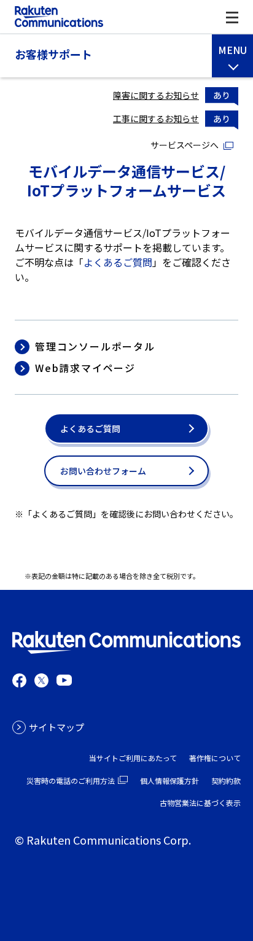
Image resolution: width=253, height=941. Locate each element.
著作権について (215, 758)
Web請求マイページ (85, 368)
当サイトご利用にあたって (133, 758)
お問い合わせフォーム (103, 471)
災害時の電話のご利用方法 (70, 780)
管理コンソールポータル (95, 346)
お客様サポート (53, 54)
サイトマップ (56, 727)
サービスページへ (184, 145)
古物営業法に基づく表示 (200, 802)
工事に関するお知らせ (156, 118)
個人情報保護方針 (169, 780)
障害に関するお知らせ (156, 95)
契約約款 (226, 780)
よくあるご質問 (118, 262)
